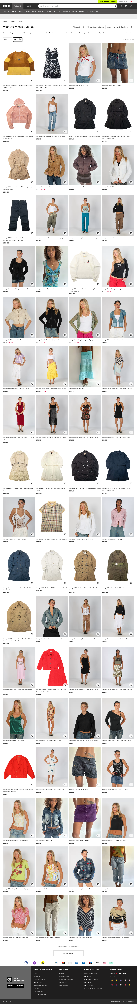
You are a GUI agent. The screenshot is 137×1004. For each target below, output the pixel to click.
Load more (68, 953)
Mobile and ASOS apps (91, 973)
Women (12, 21)
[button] (112, 980)
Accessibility (130, 1001)
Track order (37, 976)
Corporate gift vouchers (91, 979)
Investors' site (63, 982)
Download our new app (108, 1)
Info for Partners (88, 985)
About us (61, 973)
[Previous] (70, 27)
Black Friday (87, 982)
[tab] (6, 11)
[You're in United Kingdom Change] (131, 1)
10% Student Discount (40, 985)
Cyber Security (63, 985)
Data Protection (38, 991)
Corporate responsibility (66, 979)
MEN (29, 6)
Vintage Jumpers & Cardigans (117, 27)
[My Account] (121, 6)
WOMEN (17, 6)
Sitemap (36, 988)
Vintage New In (79, 27)
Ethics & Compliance (40, 994)
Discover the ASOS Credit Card (93, 988)
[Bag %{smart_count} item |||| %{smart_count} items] (131, 6)
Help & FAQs (123, 1)
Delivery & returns (39, 979)
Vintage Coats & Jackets (95, 27)
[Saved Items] (126, 6)
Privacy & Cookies (115, 1001)
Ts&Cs (123, 1001)
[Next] (131, 27)
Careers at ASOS (64, 976)
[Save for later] (32, 80)
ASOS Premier (38, 982)
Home (5, 21)
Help (35, 973)
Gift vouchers (88, 976)
